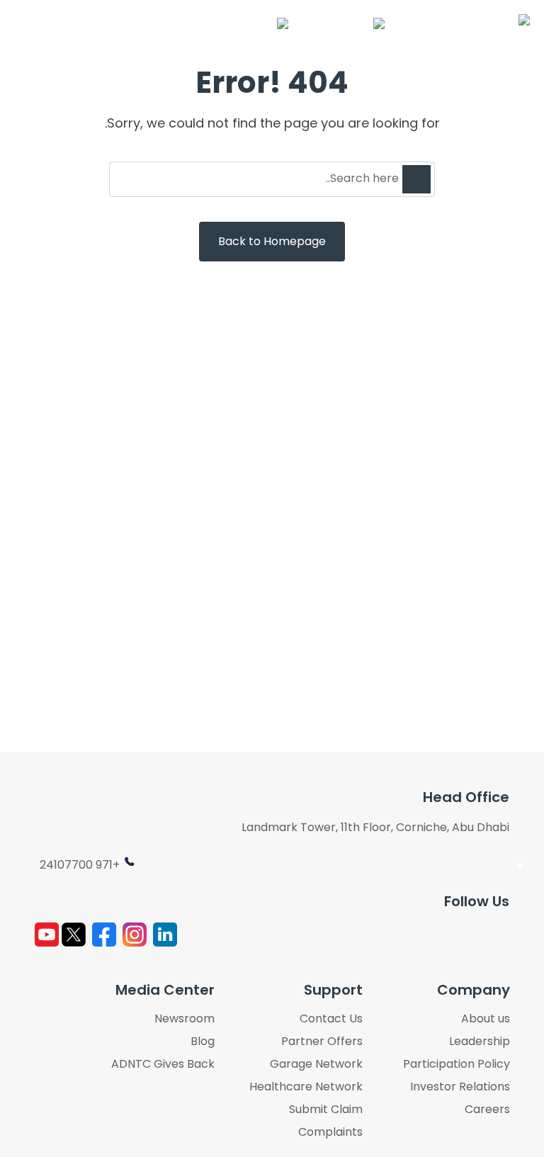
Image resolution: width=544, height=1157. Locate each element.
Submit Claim (326, 1109)
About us (485, 1019)
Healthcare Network (306, 1087)
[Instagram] (135, 934)
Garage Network (316, 1064)
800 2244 (316, 23)
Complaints (330, 1132)
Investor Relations (460, 1087)
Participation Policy (456, 1064)
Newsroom (184, 1019)
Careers (487, 1109)
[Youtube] (47, 934)
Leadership (479, 1041)
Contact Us (331, 1019)
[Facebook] (104, 934)
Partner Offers (322, 1041)
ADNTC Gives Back (163, 1064)
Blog (203, 1041)
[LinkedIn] (165, 934)
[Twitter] (74, 934)
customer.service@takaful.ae (175, 23)
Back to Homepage (272, 241)
